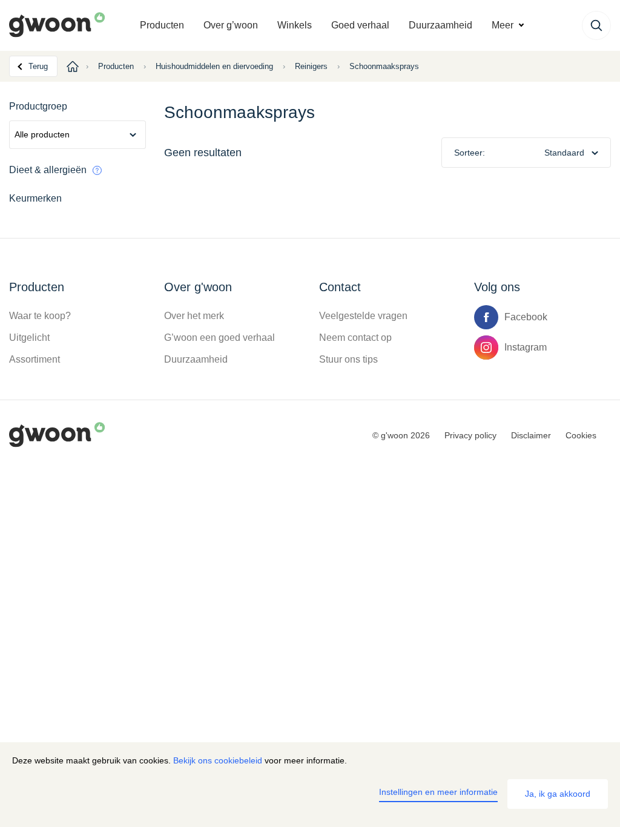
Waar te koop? (40, 316)
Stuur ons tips (348, 359)
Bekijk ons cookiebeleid (217, 760)
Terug (38, 66)
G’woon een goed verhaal (219, 337)
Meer (502, 25)
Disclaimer (531, 435)
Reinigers (311, 66)
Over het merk (194, 316)
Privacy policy (470, 435)
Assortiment (34, 359)
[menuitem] (162, 25)
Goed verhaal (360, 25)
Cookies (581, 435)
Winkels (294, 25)
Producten (162, 25)
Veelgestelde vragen (363, 316)
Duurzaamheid (440, 25)
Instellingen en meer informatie (438, 792)
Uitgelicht (29, 337)
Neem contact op (355, 337)
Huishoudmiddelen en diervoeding (214, 66)
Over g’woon (230, 25)
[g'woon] (69, 25)
